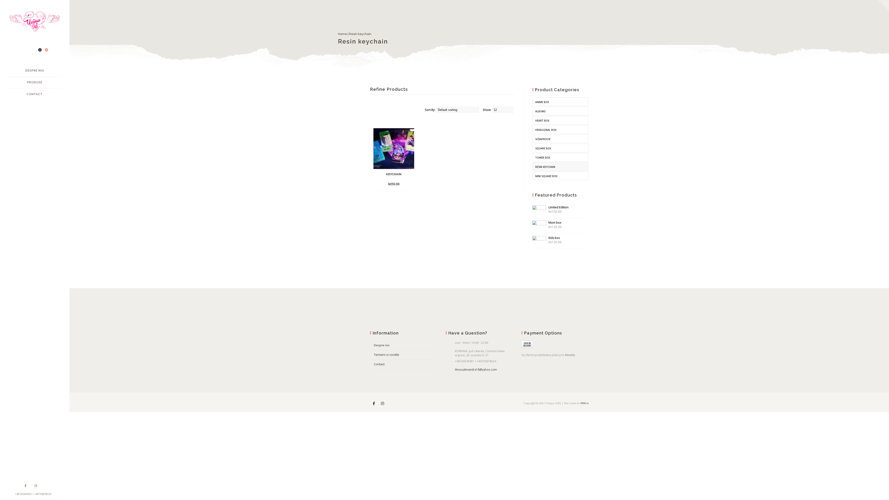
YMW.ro (584, 403)
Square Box (543, 148)
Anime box (542, 102)
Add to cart (386, 183)
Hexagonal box (545, 129)
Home (374, 34)
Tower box (542, 157)
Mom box (554, 223)
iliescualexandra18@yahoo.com (476, 370)
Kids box (554, 238)
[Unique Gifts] (34, 24)
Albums (540, 111)
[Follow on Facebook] (25, 486)
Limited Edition (558, 207)
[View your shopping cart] (43, 52)
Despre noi (34, 70)
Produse (34, 82)
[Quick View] (401, 183)
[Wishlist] (37, 52)
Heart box (542, 120)
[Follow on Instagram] (35, 486)
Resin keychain (545, 167)
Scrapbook (543, 139)
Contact (35, 94)
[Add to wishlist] (409, 183)
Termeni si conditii (386, 355)
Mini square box (546, 176)
